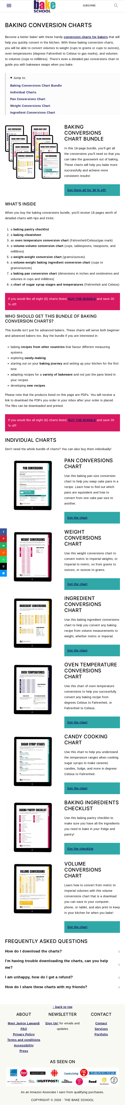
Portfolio (101, 1034)
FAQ (24, 1028)
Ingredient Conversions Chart (32, 112)
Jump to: (19, 78)
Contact (101, 1023)
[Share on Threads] (3, 566)
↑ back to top (62, 1007)
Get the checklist (80, 848)
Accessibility (24, 1045)
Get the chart (77, 517)
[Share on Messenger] (3, 573)
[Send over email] (3, 545)
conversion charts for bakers (86, 37)
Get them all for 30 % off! (86, 190)
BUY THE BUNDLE (82, 298)
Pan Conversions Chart (27, 99)
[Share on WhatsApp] (3, 559)
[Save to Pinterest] (3, 538)
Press (24, 1051)
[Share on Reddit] (3, 552)
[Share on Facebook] (3, 531)
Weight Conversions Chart (30, 105)
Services (101, 1028)
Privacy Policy (24, 1034)
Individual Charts (23, 92)
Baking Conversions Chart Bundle (36, 85)
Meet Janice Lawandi (24, 1023)
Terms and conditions (23, 1040)
